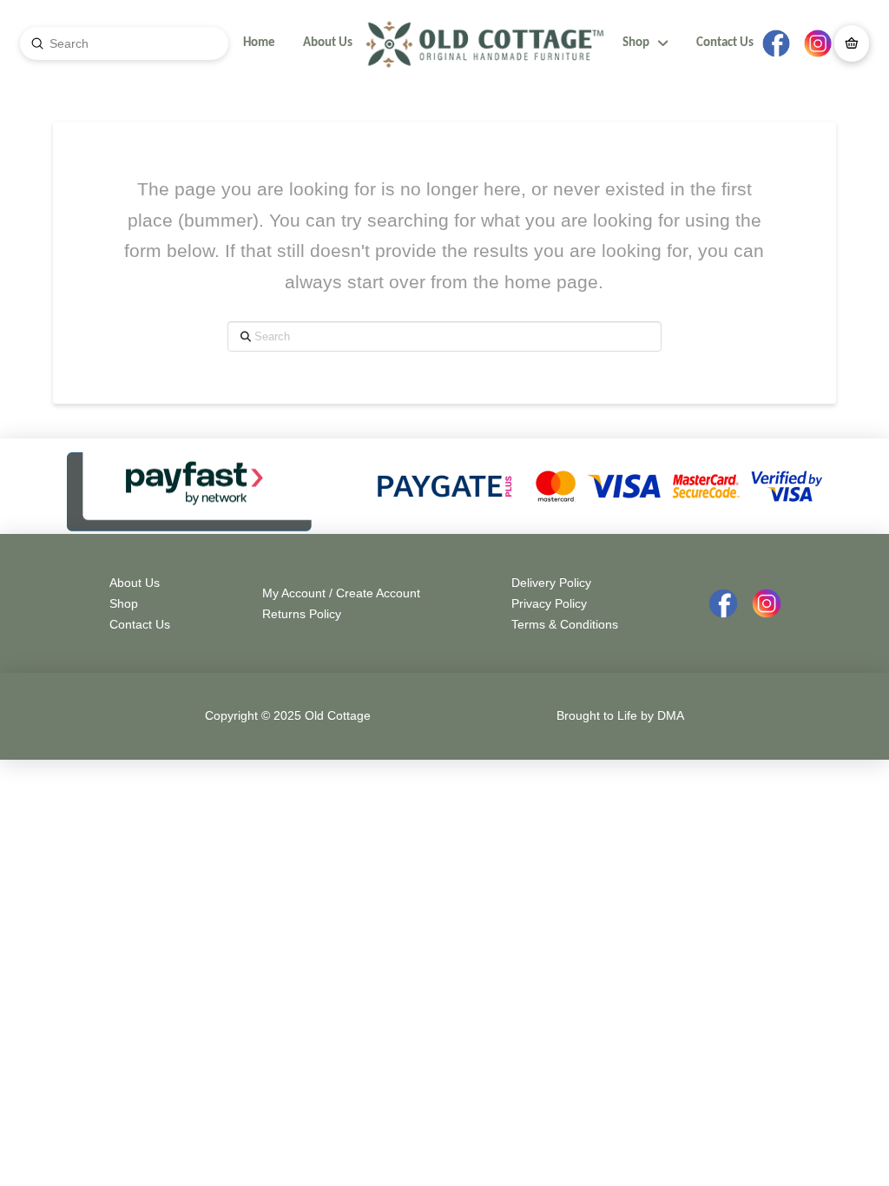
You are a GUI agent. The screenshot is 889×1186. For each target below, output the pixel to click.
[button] (851, 43)
